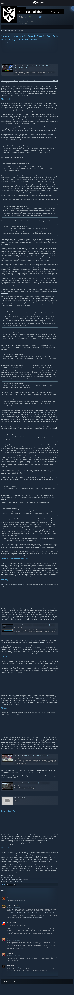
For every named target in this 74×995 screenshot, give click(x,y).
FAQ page (28, 414)
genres (27, 842)
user (35, 103)
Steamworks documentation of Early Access (43, 412)
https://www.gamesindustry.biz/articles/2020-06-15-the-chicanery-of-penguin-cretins (30, 912)
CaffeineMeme (12, 695)
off (45, 700)
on (34, 700)
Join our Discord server (7, 877)
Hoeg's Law (43, 107)
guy (44, 737)
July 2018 (42, 642)
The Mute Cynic (5, 584)
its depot (31, 640)
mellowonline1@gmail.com (15, 881)
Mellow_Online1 (16, 42)
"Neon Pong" (24, 698)
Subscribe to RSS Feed (8, 981)
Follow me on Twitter (7, 875)
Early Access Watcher (20, 584)
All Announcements (6, 30)
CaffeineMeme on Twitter (24, 834)
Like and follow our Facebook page (11, 879)
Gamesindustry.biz (12, 909)
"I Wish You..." (42, 698)
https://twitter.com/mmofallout (33, 917)
